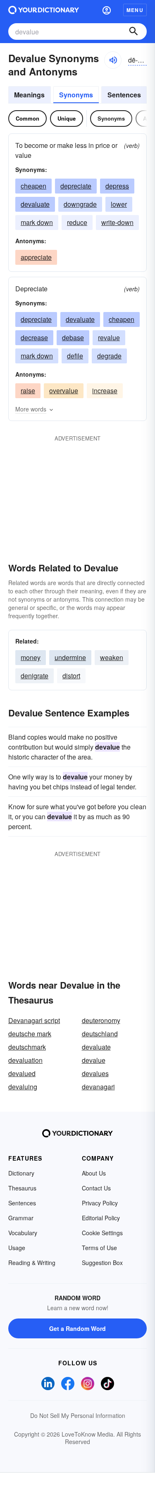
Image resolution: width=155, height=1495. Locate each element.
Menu (134, 10)
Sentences (124, 94)
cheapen (33, 186)
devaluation (25, 1060)
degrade (109, 355)
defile (75, 355)
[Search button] (133, 31)
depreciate (75, 186)
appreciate (36, 257)
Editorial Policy (101, 1218)
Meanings (29, 94)
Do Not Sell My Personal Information (77, 1415)
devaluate (35, 204)
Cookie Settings (102, 1233)
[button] (107, 10)
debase (73, 337)
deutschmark (27, 1047)
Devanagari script (34, 1020)
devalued (22, 1073)
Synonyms (76, 94)
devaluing (22, 1086)
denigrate (34, 675)
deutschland (100, 1033)
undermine (70, 657)
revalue (109, 337)
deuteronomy (101, 1020)
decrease (34, 337)
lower (119, 204)
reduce (77, 222)
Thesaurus (22, 1188)
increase (104, 390)
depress (117, 186)
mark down (37, 222)
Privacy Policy (100, 1203)
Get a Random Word (77, 1328)
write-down (117, 222)
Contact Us (96, 1188)
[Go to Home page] (43, 10)
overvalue (63, 390)
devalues (95, 1073)
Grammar (20, 1218)
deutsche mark (29, 1033)
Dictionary (21, 1173)
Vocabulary (22, 1233)
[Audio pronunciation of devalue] (113, 60)
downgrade (80, 204)
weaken (111, 657)
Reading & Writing (31, 1262)
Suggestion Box (102, 1262)
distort (71, 675)
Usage (16, 1247)
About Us (94, 1173)
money (31, 657)
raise (28, 390)
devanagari (98, 1086)
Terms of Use (99, 1247)
